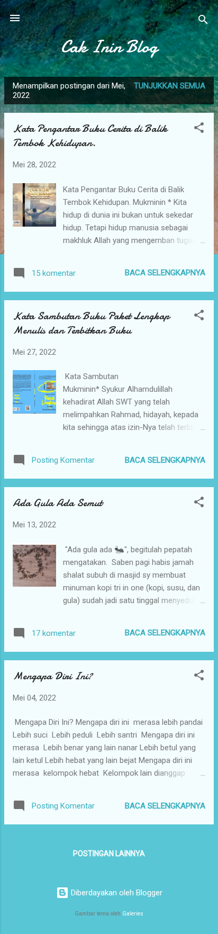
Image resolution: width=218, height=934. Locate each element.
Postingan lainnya (109, 853)
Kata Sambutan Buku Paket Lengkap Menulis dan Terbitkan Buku (91, 323)
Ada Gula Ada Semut (57, 503)
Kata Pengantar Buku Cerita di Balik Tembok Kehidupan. (90, 135)
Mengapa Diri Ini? (53, 676)
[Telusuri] (203, 21)
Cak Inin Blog (109, 47)
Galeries (132, 913)
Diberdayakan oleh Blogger (115, 892)
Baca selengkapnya (165, 272)
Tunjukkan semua (169, 86)
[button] (199, 129)
